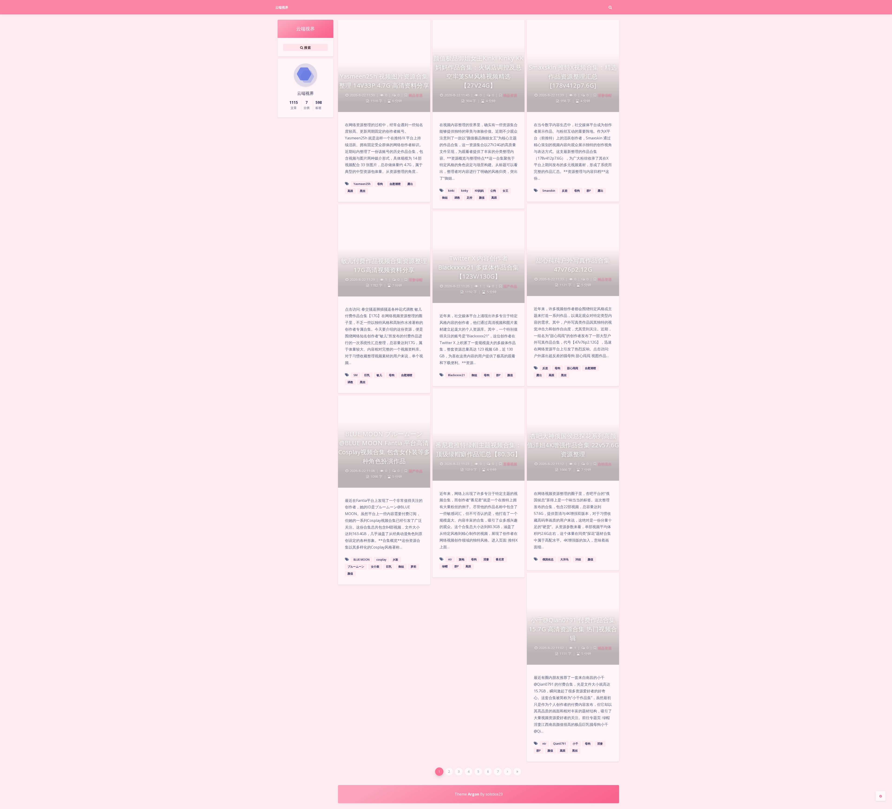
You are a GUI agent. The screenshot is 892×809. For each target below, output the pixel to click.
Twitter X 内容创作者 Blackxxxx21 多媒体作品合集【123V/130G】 (478, 267)
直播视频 (510, 464)
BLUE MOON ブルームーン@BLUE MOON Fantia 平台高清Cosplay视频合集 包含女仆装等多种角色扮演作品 (384, 447)
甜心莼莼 (572, 368)
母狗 (380, 184)
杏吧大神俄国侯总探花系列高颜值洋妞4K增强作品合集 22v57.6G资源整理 (573, 445)
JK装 (395, 560)
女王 (505, 191)
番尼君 (500, 559)
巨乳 (367, 375)
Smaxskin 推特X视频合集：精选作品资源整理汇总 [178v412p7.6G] (573, 76)
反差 (564, 191)
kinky (464, 191)
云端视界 (281, 7)
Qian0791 (559, 744)
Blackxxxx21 (456, 375)
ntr (450, 559)
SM (355, 375)
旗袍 (461, 559)
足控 (469, 198)
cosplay (381, 560)
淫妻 (486, 559)
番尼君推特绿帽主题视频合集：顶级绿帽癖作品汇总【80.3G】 (478, 449)
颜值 (482, 198)
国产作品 (510, 286)
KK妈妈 (479, 191)
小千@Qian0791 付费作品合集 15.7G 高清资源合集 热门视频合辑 (573, 629)
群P (589, 191)
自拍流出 (605, 464)
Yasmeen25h (362, 184)
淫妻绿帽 (605, 95)
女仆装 (375, 567)
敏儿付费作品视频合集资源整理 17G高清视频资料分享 (384, 265)
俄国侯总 (548, 559)
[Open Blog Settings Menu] (880, 796)
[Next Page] (507, 771)
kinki (451, 191)
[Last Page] (517, 771)
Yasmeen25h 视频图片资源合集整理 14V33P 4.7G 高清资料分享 (384, 80)
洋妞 (578, 559)
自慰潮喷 (395, 184)
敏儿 (379, 375)
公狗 (493, 191)
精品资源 (416, 95)
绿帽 (445, 566)
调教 (457, 198)
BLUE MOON (362, 560)
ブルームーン (356, 567)
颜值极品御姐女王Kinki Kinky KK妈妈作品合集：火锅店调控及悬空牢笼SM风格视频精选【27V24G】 (478, 71)
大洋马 (564, 559)
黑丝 (362, 191)
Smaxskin (548, 191)
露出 (410, 184)
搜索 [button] (307, 47)
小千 (575, 744)
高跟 (350, 191)
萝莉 (413, 567)
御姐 (445, 198)
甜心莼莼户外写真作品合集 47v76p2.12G (573, 264)
